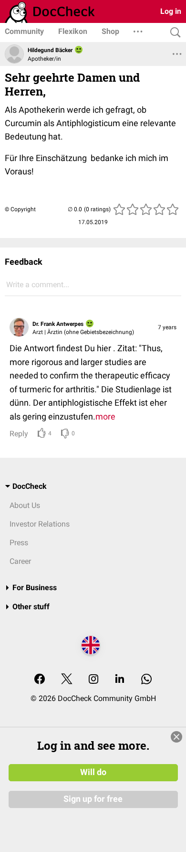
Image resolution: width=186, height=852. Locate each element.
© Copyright (20, 209)
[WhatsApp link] (146, 679)
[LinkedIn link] (119, 679)
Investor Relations (40, 523)
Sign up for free (93, 799)
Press (19, 542)
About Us (25, 505)
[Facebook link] (39, 679)
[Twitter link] (66, 679)
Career (20, 561)
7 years (167, 327)
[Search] (173, 32)
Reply (19, 433)
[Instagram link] (93, 679)
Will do (93, 772)
